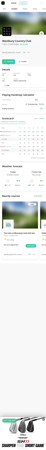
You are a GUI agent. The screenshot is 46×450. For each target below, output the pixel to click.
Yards (36, 118)
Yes (24, 52)
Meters (41, 118)
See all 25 (38, 196)
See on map (24, 44)
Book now (31, 246)
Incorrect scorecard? (38, 158)
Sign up (23, 3)
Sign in (13, 3)
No (28, 52)
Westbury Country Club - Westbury (13, 122)
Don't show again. (23, 448)
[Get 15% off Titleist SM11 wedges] (23, 433)
